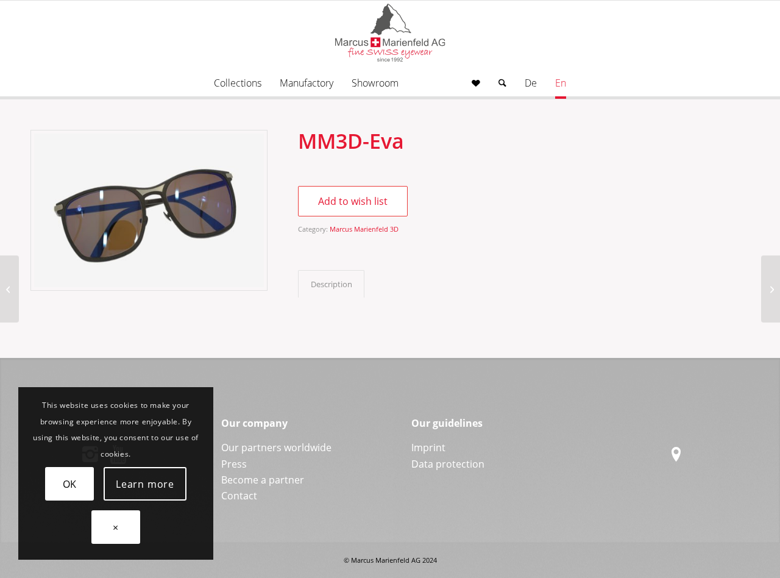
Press (234, 464)
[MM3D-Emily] (9, 289)
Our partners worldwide (276, 447)
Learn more (145, 484)
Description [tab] (331, 284)
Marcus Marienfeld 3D (364, 229)
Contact (239, 495)
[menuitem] (237, 83)
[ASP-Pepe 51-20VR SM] (770, 289)
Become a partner (262, 480)
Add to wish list (353, 201)
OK (70, 484)
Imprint (428, 447)
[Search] (502, 83)
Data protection (447, 464)
